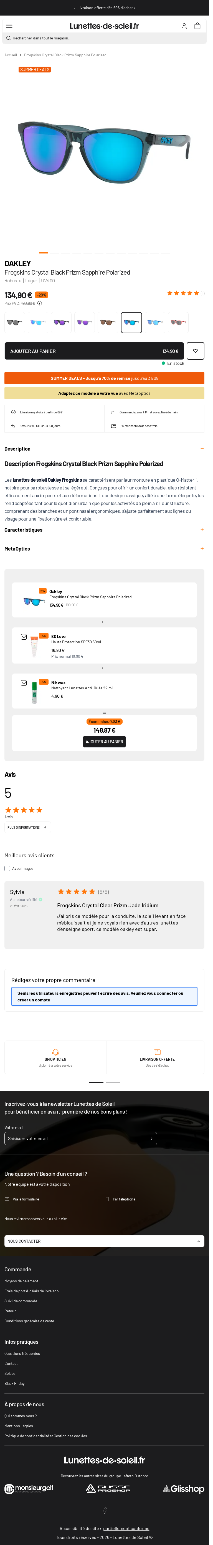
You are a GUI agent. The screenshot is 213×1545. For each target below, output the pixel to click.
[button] (186, 293)
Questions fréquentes (22, 1353)
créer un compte (33, 999)
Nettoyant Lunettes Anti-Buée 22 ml (82, 687)
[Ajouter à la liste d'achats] (195, 351)
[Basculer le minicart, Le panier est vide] (197, 25)
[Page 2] (113, 1082)
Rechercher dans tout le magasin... (42, 38)
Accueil (10, 54)
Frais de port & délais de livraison (31, 1290)
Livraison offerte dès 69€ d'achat (105, 7)
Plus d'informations (23, 827)
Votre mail (13, 1127)
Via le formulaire (26, 1199)
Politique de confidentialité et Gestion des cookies (45, 1435)
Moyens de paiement (21, 1280)
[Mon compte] (184, 25)
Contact (11, 1363)
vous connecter (162, 993)
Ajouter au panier (104, 741)
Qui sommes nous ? (20, 1415)
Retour (10, 1310)
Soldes (10, 1373)
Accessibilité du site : (104, 1528)
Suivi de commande (20, 1300)
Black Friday (14, 1383)
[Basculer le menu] (9, 25)
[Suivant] (134, 8)
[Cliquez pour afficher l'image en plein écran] (104, 152)
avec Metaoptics (104, 393)
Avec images (23, 868)
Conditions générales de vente (29, 1320)
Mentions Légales (18, 1425)
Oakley (17, 263)
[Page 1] (96, 1082)
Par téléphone (124, 1199)
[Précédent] (74, 8)
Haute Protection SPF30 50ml (76, 641)
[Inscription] (151, 1138)
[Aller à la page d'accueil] (104, 26)
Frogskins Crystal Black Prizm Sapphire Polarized (90, 596)
